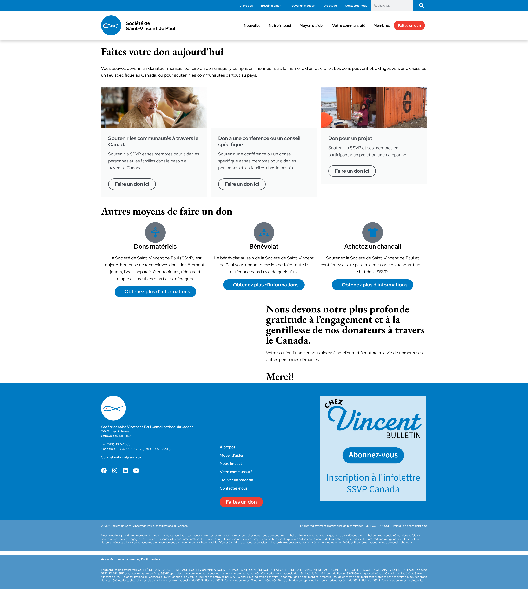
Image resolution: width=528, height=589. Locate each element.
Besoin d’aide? (271, 5)
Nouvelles (252, 25)
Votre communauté (348, 25)
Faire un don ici (132, 184)
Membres (382, 25)
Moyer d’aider (232, 455)
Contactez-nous (356, 5)
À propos (246, 5)
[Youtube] (136, 470)
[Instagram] (115, 470)
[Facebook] (104, 470)
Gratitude (330, 5)
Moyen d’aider (311, 25)
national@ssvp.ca (127, 457)
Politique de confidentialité (410, 526)
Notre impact (280, 25)
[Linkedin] (125, 470)
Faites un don (409, 25)
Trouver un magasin (302, 5)
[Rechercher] (421, 5)
